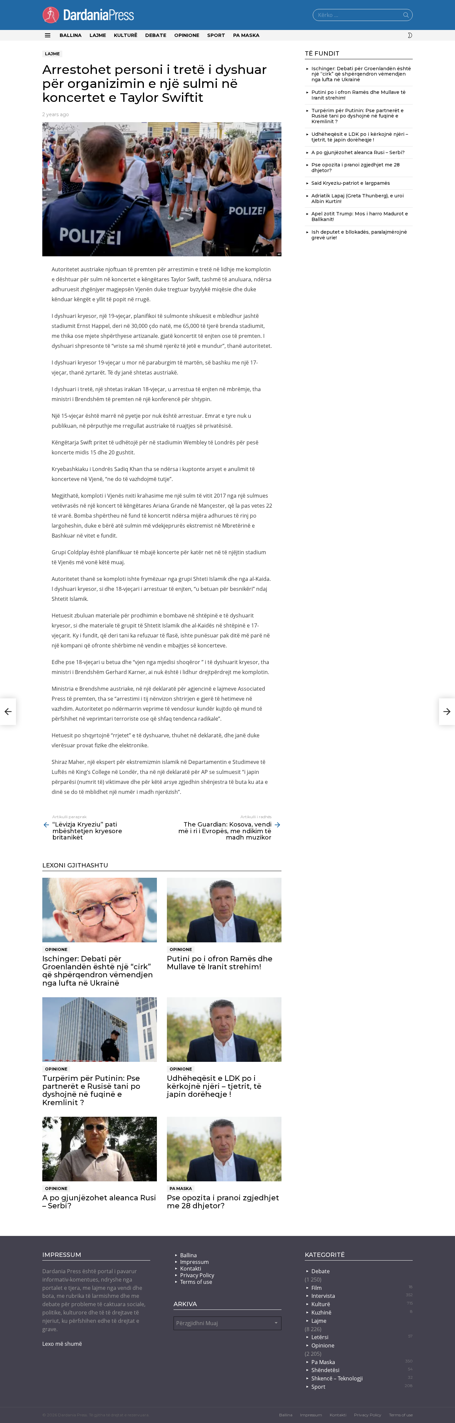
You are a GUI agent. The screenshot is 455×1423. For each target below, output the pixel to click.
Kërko (406, 16)
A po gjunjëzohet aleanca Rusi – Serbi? (99, 1201)
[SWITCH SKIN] (410, 35)
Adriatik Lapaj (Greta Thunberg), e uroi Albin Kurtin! (357, 198)
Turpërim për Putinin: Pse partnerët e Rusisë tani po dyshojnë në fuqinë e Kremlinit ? (91, 1090)
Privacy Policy (197, 1275)
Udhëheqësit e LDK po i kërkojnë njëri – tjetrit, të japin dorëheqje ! (214, 1086)
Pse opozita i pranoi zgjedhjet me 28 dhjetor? (223, 1201)
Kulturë (125, 35)
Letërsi (362, 1337)
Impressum (194, 1262)
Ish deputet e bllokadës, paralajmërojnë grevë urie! (359, 235)
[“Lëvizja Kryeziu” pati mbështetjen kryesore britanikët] (8, 711)
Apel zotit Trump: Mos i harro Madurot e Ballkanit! (359, 216)
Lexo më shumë (62, 1343)
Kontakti (190, 1268)
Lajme (98, 35)
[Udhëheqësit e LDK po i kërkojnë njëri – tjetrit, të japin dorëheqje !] (224, 1029)
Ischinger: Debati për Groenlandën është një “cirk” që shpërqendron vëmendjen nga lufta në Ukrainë (97, 971)
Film (362, 1288)
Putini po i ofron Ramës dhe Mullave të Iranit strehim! (219, 962)
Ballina (71, 35)
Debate (155, 35)
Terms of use (196, 1282)
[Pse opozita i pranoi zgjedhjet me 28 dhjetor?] (224, 1149)
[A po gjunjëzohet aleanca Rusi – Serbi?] (99, 1149)
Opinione (186, 35)
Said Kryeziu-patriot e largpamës (350, 183)
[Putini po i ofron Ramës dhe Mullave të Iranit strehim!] (224, 910)
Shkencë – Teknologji (362, 1378)
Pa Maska (246, 35)
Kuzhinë (362, 1312)
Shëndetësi (362, 1370)
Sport (216, 35)
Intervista (362, 1296)
